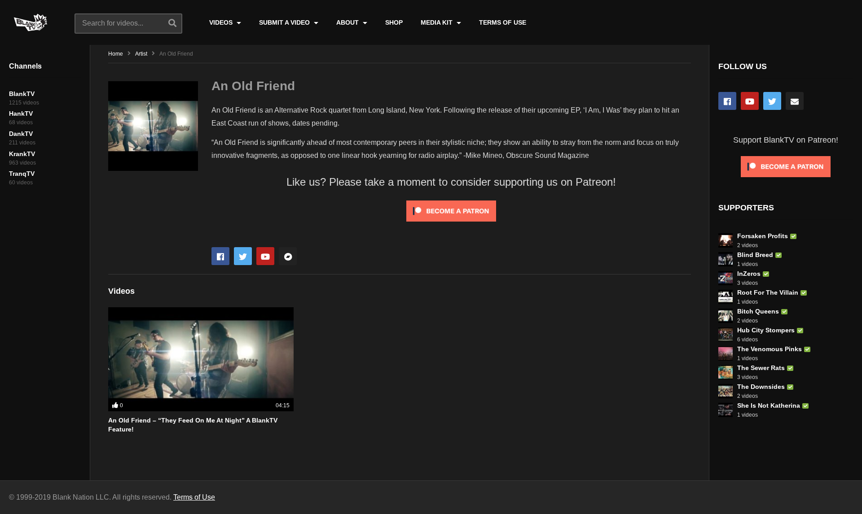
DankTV (21, 133)
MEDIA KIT (437, 22)
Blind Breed (755, 254)
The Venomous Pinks (769, 349)
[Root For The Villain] (725, 297)
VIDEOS (221, 22)
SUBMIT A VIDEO (285, 22)
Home (115, 54)
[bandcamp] (288, 256)
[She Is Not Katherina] (725, 410)
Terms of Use (194, 497)
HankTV (21, 113)
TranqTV (22, 173)
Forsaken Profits (762, 236)
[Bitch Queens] (725, 316)
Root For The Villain (767, 292)
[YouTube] (750, 101)
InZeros (749, 273)
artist (141, 54)
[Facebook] (220, 256)
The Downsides (761, 386)
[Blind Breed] (725, 259)
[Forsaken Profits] (725, 240)
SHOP (394, 22)
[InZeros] (725, 278)
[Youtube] (265, 256)
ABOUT (348, 22)
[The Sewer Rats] (725, 372)
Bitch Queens (758, 311)
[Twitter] (243, 256)
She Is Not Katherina (768, 405)
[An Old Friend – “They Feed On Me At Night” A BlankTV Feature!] (201, 359)
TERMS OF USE (502, 22)
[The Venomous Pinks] (725, 353)
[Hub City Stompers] (725, 334)
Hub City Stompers (766, 330)
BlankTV (22, 93)
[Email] (795, 101)
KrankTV (22, 153)
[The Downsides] (725, 391)
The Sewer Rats (761, 367)
